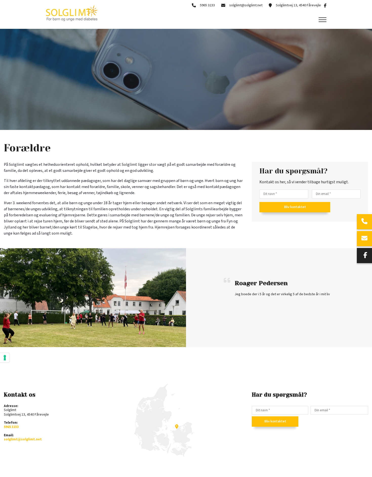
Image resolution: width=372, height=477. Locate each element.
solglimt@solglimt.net (245, 5)
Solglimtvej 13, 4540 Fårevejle (298, 5)
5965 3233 (207, 5)
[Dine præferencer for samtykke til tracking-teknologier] (5, 357)
